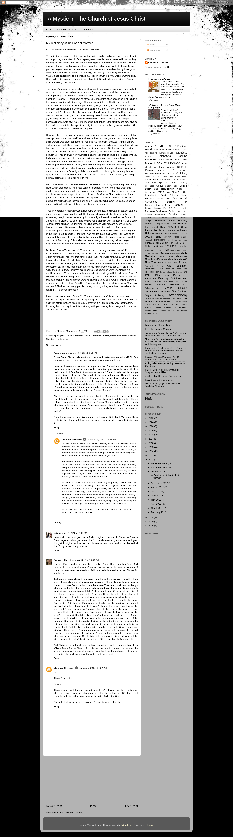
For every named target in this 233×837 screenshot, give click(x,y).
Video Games (153, 308)
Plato (185, 272)
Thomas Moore (181, 301)
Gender (173, 214)
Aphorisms (149, 153)
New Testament (154, 262)
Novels (160, 266)
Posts (152, 45)
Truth (171, 304)
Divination (174, 195)
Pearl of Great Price (176, 269)
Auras (161, 160)
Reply (56, 427)
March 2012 (157, 508)
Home (49, 29)
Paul (161, 269)
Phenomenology (152, 272)
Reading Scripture (169, 278)
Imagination (151, 230)
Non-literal (149, 266)
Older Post (130, 806)
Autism (169, 159)
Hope (162, 227)
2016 (151, 443)
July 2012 (156, 491)
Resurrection (159, 281)
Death (158, 191)
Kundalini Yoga (153, 243)
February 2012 (159, 512)
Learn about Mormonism (157, 325)
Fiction (171, 211)
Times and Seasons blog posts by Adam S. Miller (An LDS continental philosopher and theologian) (165, 342)
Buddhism (160, 173)
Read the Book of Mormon (158, 329)
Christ (159, 185)
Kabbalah (148, 240)
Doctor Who (163, 198)
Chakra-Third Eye (153, 182)
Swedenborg (177, 295)
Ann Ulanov (182, 150)
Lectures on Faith (170, 243)
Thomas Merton (166, 301)
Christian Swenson (72, 439)
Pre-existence (180, 275)
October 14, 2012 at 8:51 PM (82, 353)
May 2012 (156, 500)
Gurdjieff (148, 221)
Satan (185, 285)
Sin (174, 291)
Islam (162, 230)
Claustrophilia (167, 81)
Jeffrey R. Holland (163, 234)
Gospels (183, 217)
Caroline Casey (152, 177)
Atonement (151, 159)
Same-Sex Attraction (167, 285)
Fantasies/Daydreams (156, 211)
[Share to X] (101, 331)
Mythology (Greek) (177, 259)
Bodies (149, 163)
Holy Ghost (151, 227)
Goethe (173, 218)
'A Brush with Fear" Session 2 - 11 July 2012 (172, 111)
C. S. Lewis (171, 174)
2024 (151, 422)
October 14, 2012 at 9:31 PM (101, 439)
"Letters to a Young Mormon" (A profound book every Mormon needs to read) (165, 334)
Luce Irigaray (175, 250)
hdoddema (126, 825)
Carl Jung (181, 173)
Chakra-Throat (171, 182)
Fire (185, 211)
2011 (151, 517)
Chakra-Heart (181, 177)
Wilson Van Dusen (177, 311)
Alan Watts (161, 149)
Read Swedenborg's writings (159, 380)
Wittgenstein (151, 314)
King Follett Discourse (177, 240)
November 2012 (159, 467)
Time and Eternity (156, 304)
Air (154, 149)
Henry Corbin (170, 224)
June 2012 (156, 495)
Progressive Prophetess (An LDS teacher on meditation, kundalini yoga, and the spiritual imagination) (165, 350)
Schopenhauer (151, 288)
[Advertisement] (92, 780)
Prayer (167, 275)
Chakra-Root (151, 179)
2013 (151, 455)
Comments (154, 50)
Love (165, 250)
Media (184, 253)
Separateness (152, 291)
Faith (184, 208)
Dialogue (167, 192)
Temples (155, 298)
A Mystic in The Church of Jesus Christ (96, 18)
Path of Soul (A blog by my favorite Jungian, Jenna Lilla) (162, 371)
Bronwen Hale (61, 560)
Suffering (159, 295)
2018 (151, 435)
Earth (177, 204)
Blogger (150, 825)
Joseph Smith (153, 236)
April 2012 (156, 504)
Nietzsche (168, 263)
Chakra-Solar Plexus (179, 180)
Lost (159, 250)
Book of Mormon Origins (97, 336)
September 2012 (159, 483)
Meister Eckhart (165, 256)
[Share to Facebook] (104, 331)
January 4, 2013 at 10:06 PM (84, 560)
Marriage (164, 253)
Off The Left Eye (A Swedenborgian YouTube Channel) (163, 385)
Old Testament (177, 265)
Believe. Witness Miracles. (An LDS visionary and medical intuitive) (162, 358)
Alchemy (172, 149)
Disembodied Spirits (156, 195)
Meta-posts (181, 256)
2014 (151, 451)
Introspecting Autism (159, 79)
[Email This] (95, 331)
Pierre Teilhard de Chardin (171, 272)
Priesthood (150, 278)
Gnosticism (162, 218)
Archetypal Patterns (173, 156)
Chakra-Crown (167, 177)
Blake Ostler (181, 160)
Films (179, 211)
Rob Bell (173, 282)
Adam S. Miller (155, 146)
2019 (151, 430)
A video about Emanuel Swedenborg (163, 376)
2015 (151, 447)
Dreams (168, 205)
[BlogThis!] (98, 331)
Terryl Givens (165, 298)
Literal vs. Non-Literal (164, 245)
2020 (151, 426)
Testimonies (62, 339)
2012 (151, 460)
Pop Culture (153, 274)
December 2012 (159, 463)
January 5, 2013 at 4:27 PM (93, 668)
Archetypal (149, 156)
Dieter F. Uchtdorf (179, 192)
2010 (151, 521)
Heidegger (158, 224)
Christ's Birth (171, 186)
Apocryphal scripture (164, 153)
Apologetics (59, 336)
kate (56, 533)
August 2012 (157, 487)
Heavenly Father (118, 336)
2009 (151, 526)
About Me (88, 29)
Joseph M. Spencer (179, 234)
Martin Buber (175, 253)
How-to (172, 226)
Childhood (149, 186)
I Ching (182, 227)
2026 (151, 418)
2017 (151, 439)
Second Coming (175, 287)
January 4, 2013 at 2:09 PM (73, 533)
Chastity (183, 182)
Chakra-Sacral (164, 180)
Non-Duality (180, 262)
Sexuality (165, 291)
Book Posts (171, 170)
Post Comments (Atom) (71, 812)
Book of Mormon (75, 336)
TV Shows (181, 305)
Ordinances (151, 269)
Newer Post (54, 806)
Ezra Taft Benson (171, 208)
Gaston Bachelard (155, 214)
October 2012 (158, 471)
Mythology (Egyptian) (156, 259)
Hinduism (182, 223)
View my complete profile (157, 67)
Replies (61, 434)
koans (115, 191)
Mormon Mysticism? (67, 29)
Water (163, 311)
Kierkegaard (159, 240)
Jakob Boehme (172, 230)
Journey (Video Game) (175, 237)
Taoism (148, 298)
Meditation (150, 256)
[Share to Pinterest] (107, 331)
